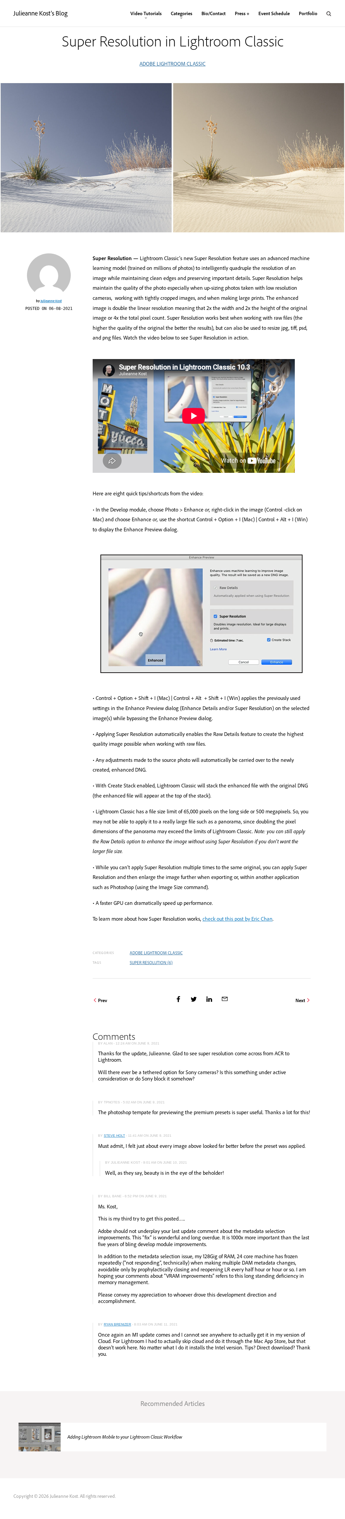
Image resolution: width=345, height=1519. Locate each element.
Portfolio (308, 13)
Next (300, 1000)
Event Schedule (274, 13)
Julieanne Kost (51, 301)
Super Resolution (151, 962)
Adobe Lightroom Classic (172, 63)
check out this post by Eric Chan (237, 918)
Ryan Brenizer (117, 1324)
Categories (181, 13)
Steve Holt (114, 1135)
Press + (242, 13)
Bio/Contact (213, 13)
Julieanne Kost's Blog (40, 13)
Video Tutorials (146, 13)
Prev (102, 1000)
